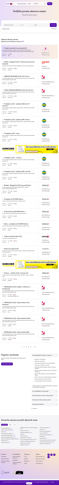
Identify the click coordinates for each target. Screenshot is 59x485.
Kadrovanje (42, 436)
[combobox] (25, 25)
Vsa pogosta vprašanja (7, 363)
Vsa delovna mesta (46, 54)
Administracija (3, 440)
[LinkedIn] (48, 455)
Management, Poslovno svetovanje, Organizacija (29, 427)
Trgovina (2, 431)
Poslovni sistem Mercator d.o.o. (48, 81)
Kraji (14, 424)
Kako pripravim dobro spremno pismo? (41, 400)
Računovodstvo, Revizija (24, 443)
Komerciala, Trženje (4, 442)
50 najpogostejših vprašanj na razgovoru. (42, 355)
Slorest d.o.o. (44, 66)
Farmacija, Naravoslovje (44, 427)
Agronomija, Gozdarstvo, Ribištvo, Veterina (47, 440)
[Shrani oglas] (2, 48)
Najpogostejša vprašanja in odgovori (29, 14)
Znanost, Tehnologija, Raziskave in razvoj (27, 439)
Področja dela (4, 424)
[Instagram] (54, 455)
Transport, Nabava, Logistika (6, 433)
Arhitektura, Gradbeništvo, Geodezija (26, 441)
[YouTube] (48, 457)
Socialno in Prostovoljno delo (45, 443)
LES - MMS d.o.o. (45, 240)
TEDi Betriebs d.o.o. (46, 109)
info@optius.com (39, 463)
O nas (25, 456)
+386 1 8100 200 (39, 461)
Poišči (54, 25)
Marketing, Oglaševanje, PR (25, 432)
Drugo (21, 434)
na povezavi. (42, 387)
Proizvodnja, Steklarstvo (5, 428)
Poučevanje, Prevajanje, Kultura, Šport (46, 441)
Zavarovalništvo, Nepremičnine (45, 434)
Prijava (49, 3)
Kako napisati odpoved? (38, 404)
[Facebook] (51, 455)
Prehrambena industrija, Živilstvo (7, 435)
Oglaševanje (15, 460)
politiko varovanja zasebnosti (42, 481)
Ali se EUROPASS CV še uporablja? (40, 391)
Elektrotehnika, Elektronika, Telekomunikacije (9, 438)
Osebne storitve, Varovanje (25, 437)
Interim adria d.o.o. (45, 52)
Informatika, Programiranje (44, 431)
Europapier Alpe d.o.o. (46, 252)
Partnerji (26, 458)
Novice (25, 463)
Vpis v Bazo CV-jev (5, 458)
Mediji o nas (26, 461)
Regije (10, 424)
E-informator (3, 456)
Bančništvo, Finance (24, 444)
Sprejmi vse (29, 483)
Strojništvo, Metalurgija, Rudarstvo (7, 437)
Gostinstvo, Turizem (23, 430)
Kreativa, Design (42, 438)
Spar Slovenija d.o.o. (46, 188)
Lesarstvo (41, 429)
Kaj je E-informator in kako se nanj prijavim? (42, 395)
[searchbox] (41, 25)
